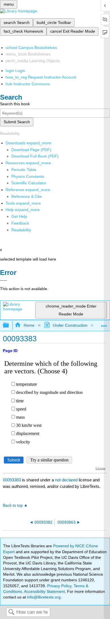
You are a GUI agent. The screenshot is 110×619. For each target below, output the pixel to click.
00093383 (12, 479)
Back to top (13, 505)
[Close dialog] (3, 280)
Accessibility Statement (44, 591)
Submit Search (17, 122)
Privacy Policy (59, 586)
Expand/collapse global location (104, 323)
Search (11, 612)
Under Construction (70, 325)
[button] (20, 223)
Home (29, 325)
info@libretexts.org (43, 597)
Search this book (15, 104)
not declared (67, 479)
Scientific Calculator (28, 183)
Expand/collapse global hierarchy (9, 325)
